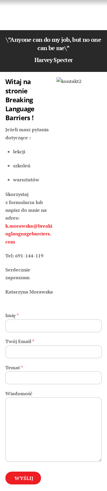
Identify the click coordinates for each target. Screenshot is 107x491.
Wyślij (24, 478)
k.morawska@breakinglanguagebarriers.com (28, 234)
